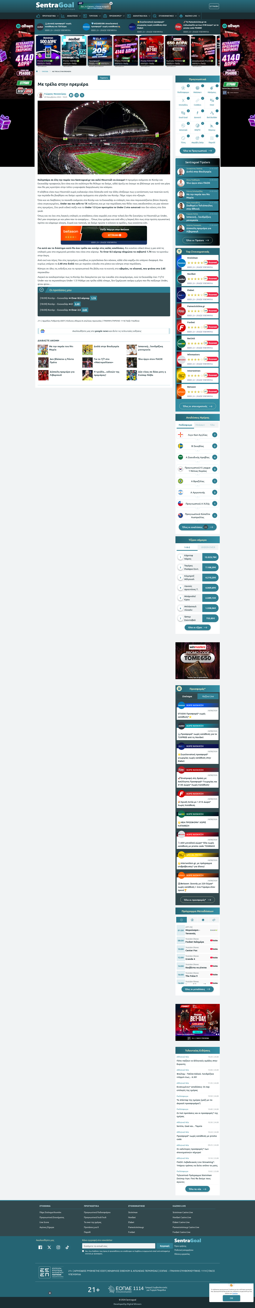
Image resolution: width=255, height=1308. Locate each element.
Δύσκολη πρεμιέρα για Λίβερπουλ (62, 373)
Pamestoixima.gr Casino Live (186, 1227)
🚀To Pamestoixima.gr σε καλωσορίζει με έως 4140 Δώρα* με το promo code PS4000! (201, 25)
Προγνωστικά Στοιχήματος (52, 1217)
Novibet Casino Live (182, 1217)
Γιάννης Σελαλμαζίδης (194, 191)
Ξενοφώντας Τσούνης (194, 168)
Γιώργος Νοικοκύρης (55, 93)
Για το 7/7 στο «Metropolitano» (103, 360)
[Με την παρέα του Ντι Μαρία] (43, 350)
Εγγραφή (164, 1245)
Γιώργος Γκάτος (192, 214)
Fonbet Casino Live (181, 1232)
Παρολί (87, 1232)
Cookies (235, 1293)
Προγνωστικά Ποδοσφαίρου (97, 1212)
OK (231, 1298)
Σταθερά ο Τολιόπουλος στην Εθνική (199, 207)
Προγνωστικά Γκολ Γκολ (95, 1217)
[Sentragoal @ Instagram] (58, 1247)
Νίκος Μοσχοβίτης (193, 202)
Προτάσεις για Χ (91, 1227)
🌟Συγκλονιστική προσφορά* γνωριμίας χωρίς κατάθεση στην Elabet (152, 25)
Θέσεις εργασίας (182, 1253)
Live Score (44, 1222)
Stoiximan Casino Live (183, 1212)
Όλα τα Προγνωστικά (195, 150)
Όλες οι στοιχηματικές (195, 406)
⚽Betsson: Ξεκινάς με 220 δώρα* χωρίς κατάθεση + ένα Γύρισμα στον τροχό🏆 (196, 887)
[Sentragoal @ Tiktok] (67, 1247)
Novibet (191, 273)
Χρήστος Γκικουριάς (193, 225)
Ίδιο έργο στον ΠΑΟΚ (150, 358)
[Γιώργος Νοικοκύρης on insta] (76, 95)
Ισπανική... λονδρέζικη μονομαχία (150, 348)
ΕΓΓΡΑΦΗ (214, 6)
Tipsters (104, 77)
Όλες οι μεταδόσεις (195, 989)
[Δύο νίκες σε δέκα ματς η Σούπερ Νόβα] (132, 375)
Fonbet (191, 322)
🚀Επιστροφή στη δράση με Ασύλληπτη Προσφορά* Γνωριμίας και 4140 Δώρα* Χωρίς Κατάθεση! (197, 781)
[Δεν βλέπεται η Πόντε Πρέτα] (43, 362)
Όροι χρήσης (180, 1246)
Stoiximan (192, 257)
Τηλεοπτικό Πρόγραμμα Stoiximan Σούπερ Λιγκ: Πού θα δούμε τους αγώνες (194, 1178)
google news (101, 330)
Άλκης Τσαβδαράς (193, 180)
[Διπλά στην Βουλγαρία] (87, 350)
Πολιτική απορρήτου (183, 1250)
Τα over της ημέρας (92, 1222)
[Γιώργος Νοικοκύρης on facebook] (71, 95)
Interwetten (193, 370)
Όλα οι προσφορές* (195, 899)
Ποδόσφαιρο (182, 1096)
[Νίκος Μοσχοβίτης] (181, 205)
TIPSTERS (45, 71)
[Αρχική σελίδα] (37, 71)
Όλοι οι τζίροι (195, 627)
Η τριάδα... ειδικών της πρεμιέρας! (106, 373)
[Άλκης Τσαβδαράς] (181, 183)
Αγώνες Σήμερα (47, 1227)
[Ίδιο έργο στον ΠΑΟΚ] (132, 362)
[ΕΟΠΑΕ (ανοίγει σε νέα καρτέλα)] (137, 1289)
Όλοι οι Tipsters (195, 240)
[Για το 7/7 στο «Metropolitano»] (87, 362)
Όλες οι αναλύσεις (194, 527)
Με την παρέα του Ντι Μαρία (61, 348)
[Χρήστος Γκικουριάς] (181, 228)
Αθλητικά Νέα (183, 1056)
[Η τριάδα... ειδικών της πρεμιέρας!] (87, 375)
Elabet (190, 290)
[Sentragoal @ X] (49, 1247)
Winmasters (193, 354)
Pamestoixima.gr (196, 306)
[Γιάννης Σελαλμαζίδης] (181, 194)
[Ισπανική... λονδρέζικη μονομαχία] (132, 350)
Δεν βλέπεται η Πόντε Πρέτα (62, 360)
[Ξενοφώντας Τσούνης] (181, 172)
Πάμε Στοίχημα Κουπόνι (50, 1212)
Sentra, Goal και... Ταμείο (189, 1126)
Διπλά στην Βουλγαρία (106, 346)
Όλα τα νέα (195, 1188)
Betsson (191, 386)
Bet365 (191, 338)
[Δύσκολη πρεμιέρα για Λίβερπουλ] (43, 375)
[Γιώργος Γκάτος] (181, 217)
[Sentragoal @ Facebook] (40, 1247)
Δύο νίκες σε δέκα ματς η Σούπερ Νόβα (152, 373)
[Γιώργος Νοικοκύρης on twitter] (82, 95)
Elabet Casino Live (181, 1222)
